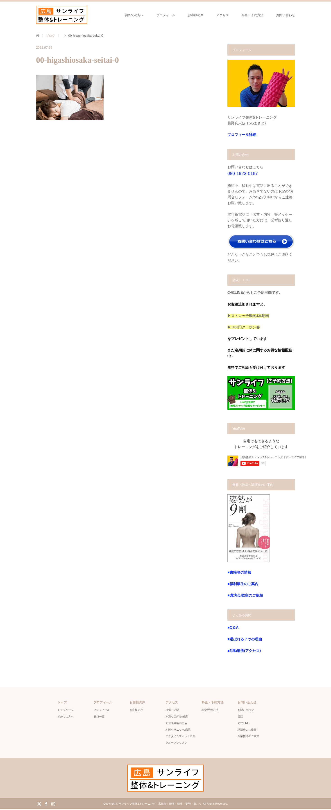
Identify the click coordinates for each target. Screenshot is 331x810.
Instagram (53, 803)
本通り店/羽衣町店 (177, 716)
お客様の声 (196, 15)
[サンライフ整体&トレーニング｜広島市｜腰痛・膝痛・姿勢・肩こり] (61, 15)
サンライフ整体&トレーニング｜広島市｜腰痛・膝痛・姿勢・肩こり (160, 803)
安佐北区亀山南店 (176, 723)
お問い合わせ (285, 15)
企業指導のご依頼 (248, 736)
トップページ (65, 709)
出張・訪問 (172, 709)
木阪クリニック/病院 (178, 729)
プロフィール (165, 15)
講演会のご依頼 (247, 729)
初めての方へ (134, 15)
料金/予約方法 (210, 709)
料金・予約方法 (252, 15)
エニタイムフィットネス (180, 736)
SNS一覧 (98, 716)
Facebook (46, 803)
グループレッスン (176, 742)
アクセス (222, 15)
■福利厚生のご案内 (242, 584)
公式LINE (243, 723)
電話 (240, 716)
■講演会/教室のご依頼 (245, 595)
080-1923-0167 (242, 173)
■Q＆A (233, 627)
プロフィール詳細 (241, 135)
